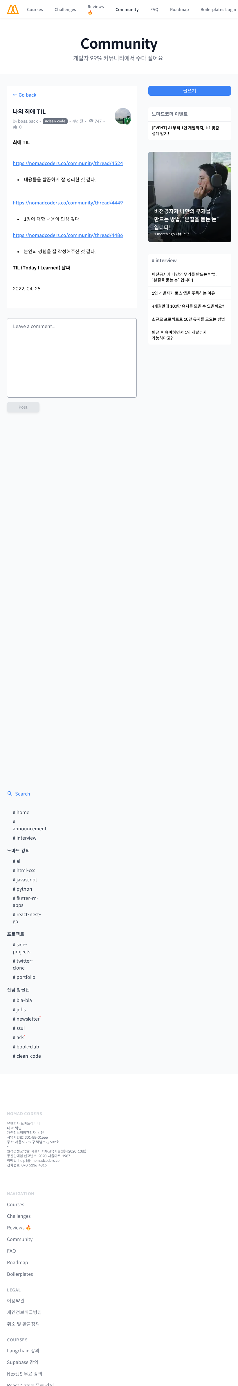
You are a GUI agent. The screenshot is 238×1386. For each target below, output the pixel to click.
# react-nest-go (27, 918)
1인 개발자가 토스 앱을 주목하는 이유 (183, 293)
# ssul (19, 1028)
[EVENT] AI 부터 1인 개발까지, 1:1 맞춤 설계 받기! (185, 130)
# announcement (29, 825)
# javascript (25, 880)
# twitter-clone (23, 964)
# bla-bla (22, 1000)
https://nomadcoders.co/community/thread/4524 (68, 163)
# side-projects (21, 948)
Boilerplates (212, 9)
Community (127, 9)
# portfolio (24, 977)
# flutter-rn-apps (26, 901)
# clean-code (27, 1056)
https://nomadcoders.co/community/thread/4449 (68, 203)
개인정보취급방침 (24, 1312)
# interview (25, 838)
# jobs (19, 1010)
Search (22, 794)
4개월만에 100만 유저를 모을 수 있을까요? (188, 306)
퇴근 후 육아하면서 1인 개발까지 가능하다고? (179, 335)
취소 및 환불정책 (23, 1324)
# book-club (26, 1047)
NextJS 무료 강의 (24, 1374)
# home (21, 812)
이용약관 (15, 1301)
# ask (18, 1037)
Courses (35, 9)
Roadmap (179, 9)
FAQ (154, 9)
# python (22, 889)
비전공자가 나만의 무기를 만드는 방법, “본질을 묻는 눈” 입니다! (184, 277)
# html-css (24, 870)
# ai (16, 861)
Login (230, 9)
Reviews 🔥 (96, 9)
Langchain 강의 (23, 1351)
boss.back (28, 121)
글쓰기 (189, 91)
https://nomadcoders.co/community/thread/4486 (68, 235)
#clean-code (55, 121)
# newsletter (26, 1019)
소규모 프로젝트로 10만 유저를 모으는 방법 (188, 319)
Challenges (65, 9)
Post (23, 407)
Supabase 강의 (22, 1362)
